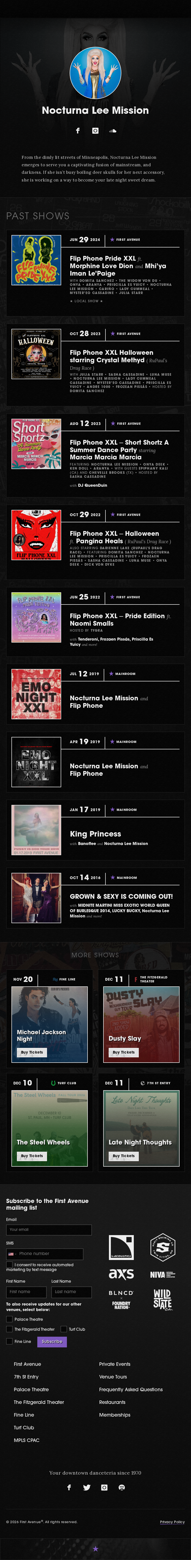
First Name (15, 1282)
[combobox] (12, 1254)
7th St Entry (26, 1377)
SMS (10, 1244)
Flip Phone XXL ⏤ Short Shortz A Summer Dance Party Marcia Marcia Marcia (119, 450)
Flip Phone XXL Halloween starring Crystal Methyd (118, 360)
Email (11, 1220)
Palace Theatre (28, 1320)
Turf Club (76, 1330)
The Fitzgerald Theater (34, 1330)
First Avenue (27, 1364)
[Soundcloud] (113, 130)
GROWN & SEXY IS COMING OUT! (121, 897)
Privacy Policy (172, 1522)
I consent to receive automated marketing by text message (39, 1267)
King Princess (95, 834)
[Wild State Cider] (163, 1300)
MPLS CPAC (27, 1441)
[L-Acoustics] (121, 1247)
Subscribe (52, 1342)
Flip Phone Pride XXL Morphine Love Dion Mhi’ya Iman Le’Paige (118, 266)
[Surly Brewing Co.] (163, 1247)
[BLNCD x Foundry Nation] (121, 1300)
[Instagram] (95, 130)
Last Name (61, 1282)
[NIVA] (163, 1274)
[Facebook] (78, 130)
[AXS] (121, 1274)
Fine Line (22, 1342)
